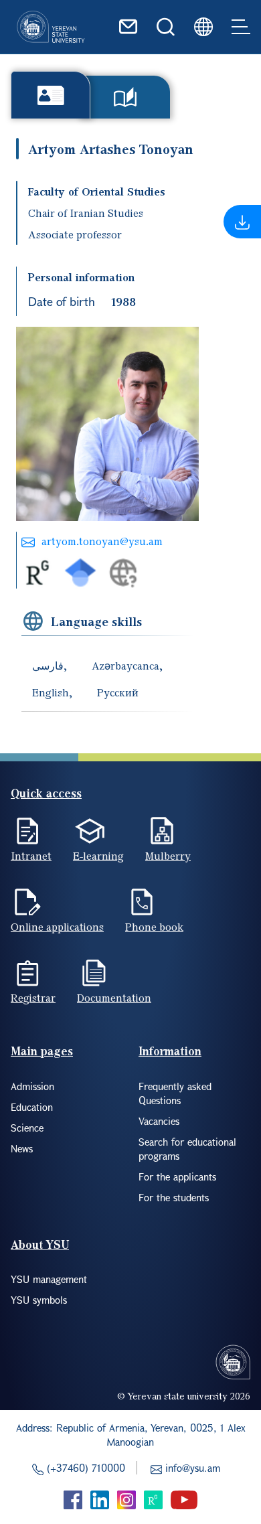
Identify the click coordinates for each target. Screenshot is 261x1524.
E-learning (98, 855)
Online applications (57, 926)
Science (27, 1127)
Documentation (114, 997)
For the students (174, 1197)
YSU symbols (39, 1299)
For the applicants (177, 1176)
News (22, 1148)
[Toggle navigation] (241, 26)
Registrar (33, 997)
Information (170, 1051)
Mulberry (168, 855)
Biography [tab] (50, 95)
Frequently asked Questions (175, 1093)
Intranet (31, 855)
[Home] (51, 27)
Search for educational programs (187, 1148)
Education (32, 1107)
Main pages (42, 1051)
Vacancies (159, 1121)
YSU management (49, 1279)
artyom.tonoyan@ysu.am (102, 541)
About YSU (40, 1244)
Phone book (154, 926)
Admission (32, 1086)
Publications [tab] (125, 97)
